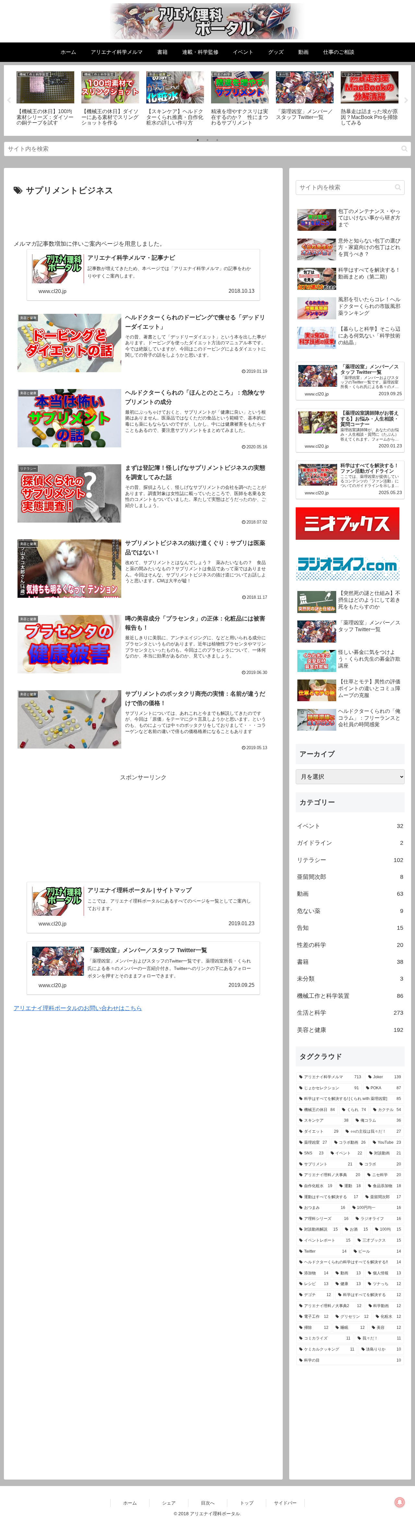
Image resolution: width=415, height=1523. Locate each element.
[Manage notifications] (400, 1502)
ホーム (130, 1502)
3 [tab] (217, 140)
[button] (404, 148)
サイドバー (285, 1502)
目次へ (208, 1502)
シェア (169, 1502)
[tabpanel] (45, 99)
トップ (247, 1502)
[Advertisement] (143, 215)
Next (406, 100)
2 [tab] (207, 140)
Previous (9, 100)
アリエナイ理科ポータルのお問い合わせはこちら (78, 1008)
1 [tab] (198, 140)
